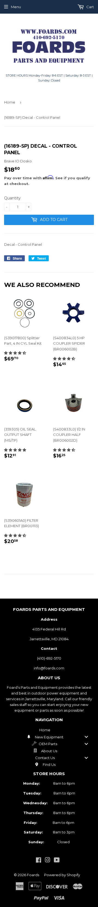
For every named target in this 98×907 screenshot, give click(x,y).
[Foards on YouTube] (57, 861)
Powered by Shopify (62, 875)
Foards (33, 875)
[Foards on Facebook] (38, 861)
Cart (89, 7)
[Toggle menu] (86, 737)
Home (9, 102)
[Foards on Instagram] (47, 861)
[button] (15, 353)
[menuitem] (49, 730)
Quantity (12, 198)
